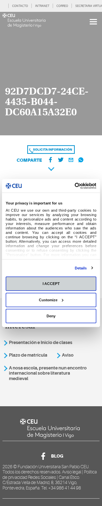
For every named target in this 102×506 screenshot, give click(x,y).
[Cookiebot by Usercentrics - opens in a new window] (74, 185)
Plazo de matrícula (28, 355)
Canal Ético (69, 477)
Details (81, 268)
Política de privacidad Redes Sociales (49, 474)
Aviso (68, 355)
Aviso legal (71, 471)
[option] (51, 73)
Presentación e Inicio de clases (40, 342)
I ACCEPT (51, 284)
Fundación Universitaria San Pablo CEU (53, 466)
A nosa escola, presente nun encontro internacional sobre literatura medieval (48, 373)
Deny (51, 316)
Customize (48, 300)
